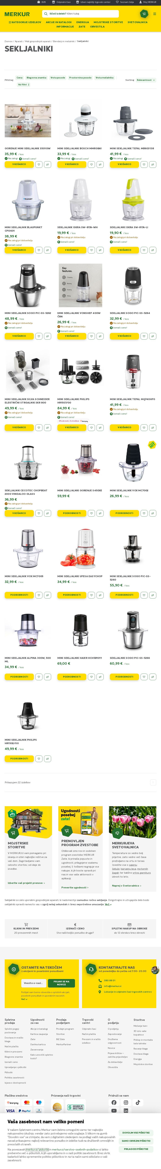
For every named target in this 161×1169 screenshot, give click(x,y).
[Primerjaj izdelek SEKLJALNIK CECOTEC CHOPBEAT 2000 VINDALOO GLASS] (47, 513)
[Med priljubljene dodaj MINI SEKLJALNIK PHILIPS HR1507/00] (91, 427)
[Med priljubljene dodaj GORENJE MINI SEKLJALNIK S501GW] (38, 164)
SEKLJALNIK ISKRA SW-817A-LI (129, 227)
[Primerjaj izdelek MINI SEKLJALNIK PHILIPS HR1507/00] (100, 427)
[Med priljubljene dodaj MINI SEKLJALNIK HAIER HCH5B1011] (91, 677)
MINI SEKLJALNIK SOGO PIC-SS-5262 (28, 313)
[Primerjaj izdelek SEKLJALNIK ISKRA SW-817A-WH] (100, 250)
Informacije (65, 27)
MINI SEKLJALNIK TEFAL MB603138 (132, 148)
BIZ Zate (60, 1039)
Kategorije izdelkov (26, 22)
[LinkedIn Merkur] (126, 1111)
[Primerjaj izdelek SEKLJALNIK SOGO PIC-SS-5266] (152, 677)
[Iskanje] (46, 14)
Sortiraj (129, 80)
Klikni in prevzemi (26, 929)
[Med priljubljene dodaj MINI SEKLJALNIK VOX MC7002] (144, 513)
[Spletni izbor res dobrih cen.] (152, 444)
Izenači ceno (75, 929)
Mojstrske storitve (108, 22)
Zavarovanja (37, 1050)
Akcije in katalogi (59, 22)
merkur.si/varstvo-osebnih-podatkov (75, 1149)
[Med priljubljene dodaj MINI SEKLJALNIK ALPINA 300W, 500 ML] (38, 677)
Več (107, 904)
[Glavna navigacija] (154, 14)
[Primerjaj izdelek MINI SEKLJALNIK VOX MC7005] (47, 595)
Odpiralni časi (89, 1029)
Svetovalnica (137, 22)
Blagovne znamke (14, 1057)
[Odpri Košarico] (144, 14)
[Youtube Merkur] (114, 1111)
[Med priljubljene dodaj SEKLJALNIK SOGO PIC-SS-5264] (144, 336)
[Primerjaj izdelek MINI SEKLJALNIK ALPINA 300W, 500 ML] (47, 677)
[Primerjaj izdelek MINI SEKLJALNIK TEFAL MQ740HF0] (152, 427)
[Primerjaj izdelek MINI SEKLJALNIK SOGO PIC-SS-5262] (47, 336)
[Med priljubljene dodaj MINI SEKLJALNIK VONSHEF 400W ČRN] (91, 336)
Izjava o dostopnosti (15, 1083)
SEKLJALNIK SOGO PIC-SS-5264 (130, 313)
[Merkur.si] (17, 15)
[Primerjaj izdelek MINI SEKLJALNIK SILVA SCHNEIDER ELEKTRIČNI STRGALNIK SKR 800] (47, 427)
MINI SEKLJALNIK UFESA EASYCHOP (80, 576)
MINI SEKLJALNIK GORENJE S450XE (79, 490)
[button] (114, 80)
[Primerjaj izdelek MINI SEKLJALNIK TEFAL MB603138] (152, 164)
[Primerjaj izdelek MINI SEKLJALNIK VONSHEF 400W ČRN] (100, 336)
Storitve (60, 1034)
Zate (82, 27)
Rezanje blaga (141, 1049)
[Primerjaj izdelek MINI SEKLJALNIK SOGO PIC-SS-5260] (152, 595)
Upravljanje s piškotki (15, 1067)
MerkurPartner (63, 1044)
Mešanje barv (140, 1026)
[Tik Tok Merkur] (138, 1102)
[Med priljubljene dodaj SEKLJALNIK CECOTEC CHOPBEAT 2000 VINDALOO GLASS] (38, 513)
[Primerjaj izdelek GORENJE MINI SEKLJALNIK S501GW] (47, 164)
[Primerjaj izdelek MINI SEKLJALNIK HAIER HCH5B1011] (100, 677)
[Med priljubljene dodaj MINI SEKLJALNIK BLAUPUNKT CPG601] (38, 250)
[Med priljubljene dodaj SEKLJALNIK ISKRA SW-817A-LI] (144, 250)
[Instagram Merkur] (126, 1102)
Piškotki (9, 1072)
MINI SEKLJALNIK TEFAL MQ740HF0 (132, 399)
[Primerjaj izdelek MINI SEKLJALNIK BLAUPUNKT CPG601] (47, 250)
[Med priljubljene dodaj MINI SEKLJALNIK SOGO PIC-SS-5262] (38, 336)
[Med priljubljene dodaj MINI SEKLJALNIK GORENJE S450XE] (91, 513)
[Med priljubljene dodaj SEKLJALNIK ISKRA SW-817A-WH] (91, 250)
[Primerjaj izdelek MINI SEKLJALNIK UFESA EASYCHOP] (100, 595)
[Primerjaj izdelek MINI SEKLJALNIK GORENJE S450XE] (100, 513)
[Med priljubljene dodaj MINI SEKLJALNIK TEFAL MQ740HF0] (144, 427)
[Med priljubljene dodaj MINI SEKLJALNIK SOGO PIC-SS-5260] (144, 595)
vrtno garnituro (142, 873)
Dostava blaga (141, 1054)
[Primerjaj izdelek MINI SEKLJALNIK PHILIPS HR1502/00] (47, 758)
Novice (111, 1048)
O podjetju (113, 1029)
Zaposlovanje (115, 1034)
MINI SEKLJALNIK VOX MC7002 (129, 490)
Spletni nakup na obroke (129, 929)
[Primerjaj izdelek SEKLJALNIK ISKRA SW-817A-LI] (152, 250)
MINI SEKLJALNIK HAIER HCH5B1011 (79, 658)
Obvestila (97, 27)
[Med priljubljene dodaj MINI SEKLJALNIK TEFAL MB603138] (144, 164)
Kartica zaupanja (39, 1034)
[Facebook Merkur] (114, 1102)
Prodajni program (65, 1029)
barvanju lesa (128, 869)
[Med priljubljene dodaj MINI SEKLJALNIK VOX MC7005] (38, 595)
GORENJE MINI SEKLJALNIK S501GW (27, 148)
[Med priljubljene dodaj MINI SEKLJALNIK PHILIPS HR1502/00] (38, 758)
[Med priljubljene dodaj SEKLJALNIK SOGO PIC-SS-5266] (144, 677)
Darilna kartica (38, 1044)
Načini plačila (11, 1047)
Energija (82, 22)
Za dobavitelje (115, 1062)
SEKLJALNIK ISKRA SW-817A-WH (77, 227)
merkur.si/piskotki (37, 1149)
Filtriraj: (9, 80)
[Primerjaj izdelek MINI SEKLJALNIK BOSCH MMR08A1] (100, 164)
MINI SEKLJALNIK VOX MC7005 (24, 576)
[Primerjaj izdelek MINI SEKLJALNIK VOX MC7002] (152, 513)
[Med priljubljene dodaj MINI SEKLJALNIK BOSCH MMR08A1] (91, 164)
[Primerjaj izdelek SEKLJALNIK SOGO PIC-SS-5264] (152, 336)
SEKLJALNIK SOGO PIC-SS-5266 (130, 658)
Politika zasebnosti (14, 1078)
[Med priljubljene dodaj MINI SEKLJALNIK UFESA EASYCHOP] (91, 595)
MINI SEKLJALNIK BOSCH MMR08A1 (79, 148)
